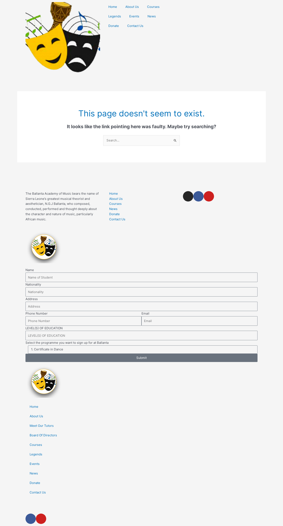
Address (31, 299)
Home (112, 7)
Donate (113, 26)
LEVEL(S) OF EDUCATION (44, 328)
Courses (153, 7)
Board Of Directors (43, 435)
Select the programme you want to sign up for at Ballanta (67, 343)
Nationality (33, 284)
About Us (132, 7)
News (152, 16)
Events (134, 16)
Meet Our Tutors (42, 426)
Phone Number (36, 313)
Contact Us (135, 26)
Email (145, 313)
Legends (114, 16)
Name (29, 270)
